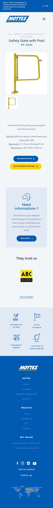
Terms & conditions (26, 470)
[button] (28, 287)
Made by (25, 475)
